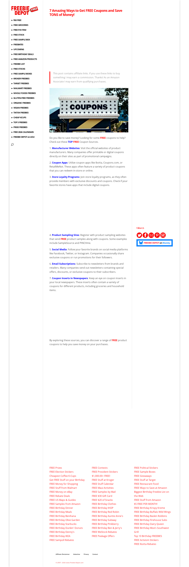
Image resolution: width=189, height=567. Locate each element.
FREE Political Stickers (146, 467)
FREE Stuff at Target (145, 479)
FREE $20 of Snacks (102, 500)
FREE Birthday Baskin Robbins (150, 516)
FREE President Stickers (105, 471)
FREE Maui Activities (103, 487)
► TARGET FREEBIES (20, 83)
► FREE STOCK (17, 35)
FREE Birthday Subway (104, 520)
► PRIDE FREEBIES (19, 127)
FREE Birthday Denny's (61, 532)
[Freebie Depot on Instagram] (163, 237)
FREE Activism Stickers (146, 540)
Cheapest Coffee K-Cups (62, 476)
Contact (95, 554)
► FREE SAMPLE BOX (20, 40)
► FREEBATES (17, 44)
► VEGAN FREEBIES (19, 108)
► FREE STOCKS (18, 69)
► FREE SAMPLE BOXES (21, 74)
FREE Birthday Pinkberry (105, 524)
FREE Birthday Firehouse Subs (150, 520)
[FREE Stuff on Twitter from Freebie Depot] (139, 237)
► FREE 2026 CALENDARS (22, 132)
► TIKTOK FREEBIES (19, 113)
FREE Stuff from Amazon (147, 500)
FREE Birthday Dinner (61, 508)
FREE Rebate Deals (59, 496)
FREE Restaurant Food (146, 483)
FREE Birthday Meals (60, 511)
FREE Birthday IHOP (102, 508)
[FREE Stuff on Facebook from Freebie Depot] (145, 237)
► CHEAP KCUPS (18, 117)
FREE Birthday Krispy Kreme (149, 508)
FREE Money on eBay (60, 491)
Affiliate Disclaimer (63, 554)
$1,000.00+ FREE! (101, 476)
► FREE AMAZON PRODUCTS (24, 59)
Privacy (86, 554)
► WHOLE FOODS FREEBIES (23, 93)
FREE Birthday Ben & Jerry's (107, 528)
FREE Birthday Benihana (62, 516)
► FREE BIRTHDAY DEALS (22, 54)
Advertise (76, 554)
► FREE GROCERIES (19, 25)
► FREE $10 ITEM (18, 30)
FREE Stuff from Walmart (63, 487)
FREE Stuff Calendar (103, 483)
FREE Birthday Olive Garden (64, 520)
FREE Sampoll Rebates (61, 540)
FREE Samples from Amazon (64, 504)
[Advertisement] (88, 43)
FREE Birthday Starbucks (62, 524)
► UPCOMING (17, 49)
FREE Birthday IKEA (59, 536)
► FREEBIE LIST (18, 64)
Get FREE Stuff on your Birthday (67, 479)
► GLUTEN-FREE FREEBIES (22, 98)
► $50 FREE (16, 20)
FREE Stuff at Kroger (103, 479)
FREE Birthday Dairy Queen (149, 524)
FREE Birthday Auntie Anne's (107, 516)
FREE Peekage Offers (103, 536)
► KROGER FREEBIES (20, 79)
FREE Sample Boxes (144, 471)
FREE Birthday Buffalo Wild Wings (152, 511)
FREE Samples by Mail (104, 491)
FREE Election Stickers (61, 471)
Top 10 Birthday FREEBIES (148, 536)
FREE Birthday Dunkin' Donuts (66, 528)
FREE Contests (100, 467)
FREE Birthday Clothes (104, 504)
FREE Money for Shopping (63, 483)
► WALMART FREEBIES (21, 88)
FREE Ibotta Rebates (145, 544)
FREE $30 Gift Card (102, 496)
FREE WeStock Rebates (104, 532)
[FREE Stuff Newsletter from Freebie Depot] (151, 237)
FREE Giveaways (143, 476)
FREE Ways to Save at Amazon (150, 487)
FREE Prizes (55, 467)
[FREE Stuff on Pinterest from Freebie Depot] (157, 237)
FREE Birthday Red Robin (105, 511)
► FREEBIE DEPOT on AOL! (23, 137)
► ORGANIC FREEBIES (21, 103)
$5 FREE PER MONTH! (145, 504)
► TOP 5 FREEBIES (19, 122)
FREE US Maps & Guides (62, 500)
